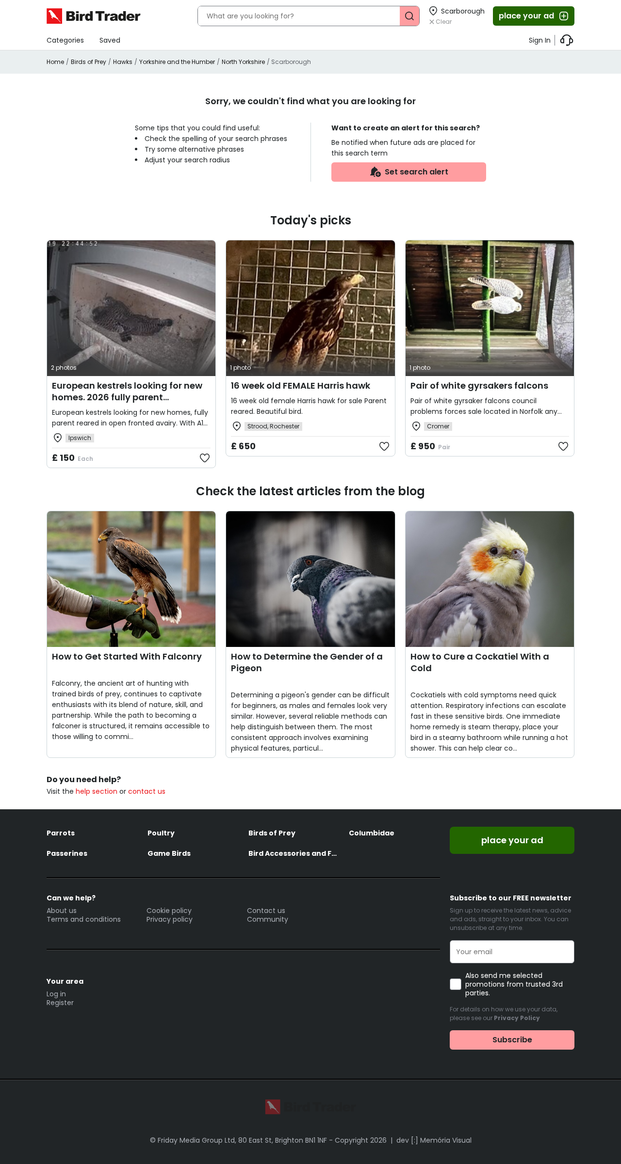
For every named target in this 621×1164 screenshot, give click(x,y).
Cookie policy (169, 910)
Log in (56, 994)
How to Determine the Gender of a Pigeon (307, 662)
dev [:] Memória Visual (434, 1140)
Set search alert (416, 171)
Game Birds (169, 853)
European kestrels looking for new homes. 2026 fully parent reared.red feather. (127, 397)
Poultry (161, 833)
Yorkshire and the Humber (177, 62)
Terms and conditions (84, 919)
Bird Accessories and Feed (294, 853)
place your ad (526, 15)
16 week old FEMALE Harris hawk (300, 385)
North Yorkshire (243, 62)
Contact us (266, 910)
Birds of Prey (88, 62)
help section (96, 791)
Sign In (540, 40)
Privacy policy (170, 919)
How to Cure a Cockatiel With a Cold (479, 662)
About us (62, 910)
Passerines (67, 853)
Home (55, 62)
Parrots (61, 833)
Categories (65, 40)
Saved (109, 40)
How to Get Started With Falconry (127, 656)
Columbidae (371, 833)
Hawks (122, 62)
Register (60, 1002)
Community (267, 919)
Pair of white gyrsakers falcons (479, 385)
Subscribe (512, 1039)
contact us (146, 791)
